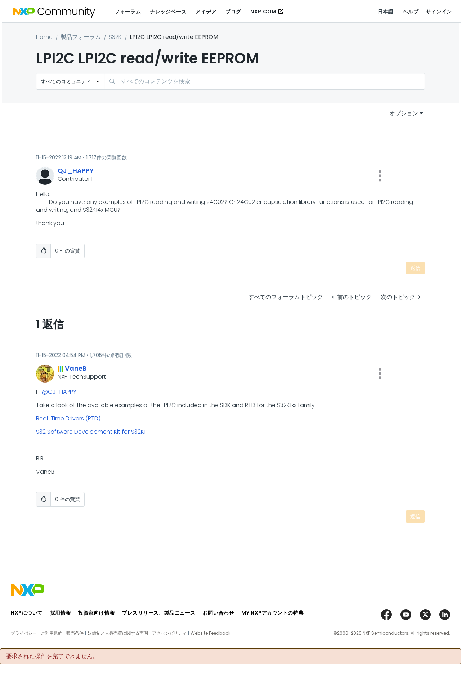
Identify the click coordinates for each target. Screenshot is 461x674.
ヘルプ (411, 11)
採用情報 (60, 612)
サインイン (439, 11)
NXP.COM (263, 11)
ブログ (233, 11)
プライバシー (24, 633)
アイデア (206, 11)
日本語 (386, 11)
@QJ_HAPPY (59, 392)
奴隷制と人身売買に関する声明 (118, 633)
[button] (380, 176)
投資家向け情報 (96, 612)
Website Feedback (210, 633)
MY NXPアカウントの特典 (272, 612)
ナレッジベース (168, 11)
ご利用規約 (51, 633)
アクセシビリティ (169, 633)
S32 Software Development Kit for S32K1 (91, 432)
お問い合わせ (218, 612)
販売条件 (75, 633)
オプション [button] (403, 113)
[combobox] (264, 81)
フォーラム (128, 11)
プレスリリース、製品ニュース (159, 612)
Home (44, 37)
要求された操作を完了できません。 (52, 656)
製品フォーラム (81, 37)
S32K (115, 37)
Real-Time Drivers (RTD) (68, 418)
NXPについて (27, 612)
